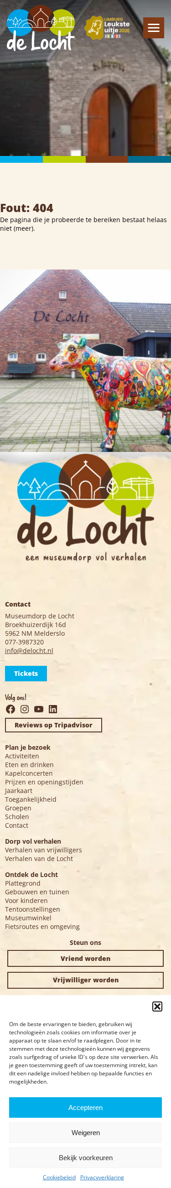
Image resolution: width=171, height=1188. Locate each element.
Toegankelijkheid (31, 799)
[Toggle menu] (153, 27)
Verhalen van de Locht (39, 858)
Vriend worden (85, 958)
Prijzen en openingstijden (44, 782)
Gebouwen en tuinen (37, 891)
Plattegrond (23, 883)
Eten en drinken (29, 764)
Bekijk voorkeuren (86, 1158)
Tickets (26, 673)
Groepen (18, 808)
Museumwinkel (28, 917)
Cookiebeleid (59, 1177)
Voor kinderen (26, 900)
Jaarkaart (18, 790)
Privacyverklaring (102, 1177)
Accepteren (85, 1107)
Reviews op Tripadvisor (54, 725)
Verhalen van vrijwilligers (43, 850)
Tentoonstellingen (32, 909)
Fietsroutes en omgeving (42, 926)
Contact (16, 825)
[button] (157, 1006)
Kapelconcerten (29, 773)
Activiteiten (22, 756)
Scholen (17, 816)
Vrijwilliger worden (86, 979)
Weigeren (86, 1132)
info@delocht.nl (29, 650)
